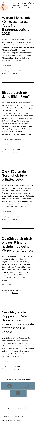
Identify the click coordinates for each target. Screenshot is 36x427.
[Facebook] (9, 386)
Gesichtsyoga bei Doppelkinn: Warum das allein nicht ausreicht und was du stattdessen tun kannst (18, 322)
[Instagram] (26, 386)
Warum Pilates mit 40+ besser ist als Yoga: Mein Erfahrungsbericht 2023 (16, 26)
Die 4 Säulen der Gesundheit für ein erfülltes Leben (16, 175)
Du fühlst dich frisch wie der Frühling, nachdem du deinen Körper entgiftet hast (17, 244)
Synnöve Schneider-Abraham (21, 3)
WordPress (20, 420)
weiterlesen (6, 65)
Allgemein (15, 73)
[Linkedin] (18, 393)
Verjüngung (15, 369)
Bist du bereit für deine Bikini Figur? (16, 94)
